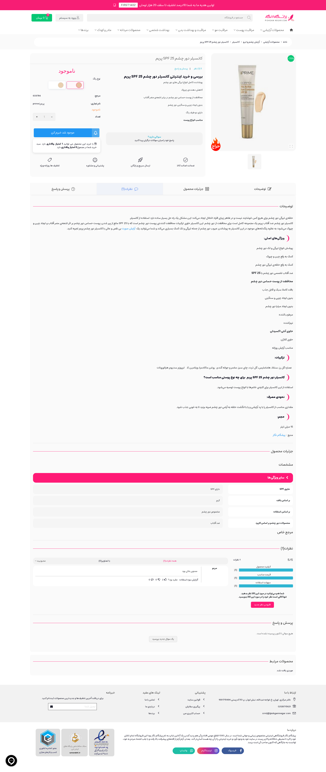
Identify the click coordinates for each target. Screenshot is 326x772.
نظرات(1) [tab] (126, 189)
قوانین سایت (194, 700)
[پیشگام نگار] (275, 18)
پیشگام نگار (279, 435)
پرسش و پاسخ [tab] (60, 189)
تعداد (97, 117)
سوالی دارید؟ (154, 137)
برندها (84, 30)
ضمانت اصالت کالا (186, 166)
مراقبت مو (221, 30)
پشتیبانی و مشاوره (95, 166)
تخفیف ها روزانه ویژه (50, 166)
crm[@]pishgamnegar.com (276, 713)
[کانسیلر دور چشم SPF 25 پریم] (291, 146)
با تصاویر (104, 561)
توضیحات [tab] (260, 189)
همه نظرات (170, 561)
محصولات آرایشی (273, 30)
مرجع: (97, 96)
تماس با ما (150, 700)
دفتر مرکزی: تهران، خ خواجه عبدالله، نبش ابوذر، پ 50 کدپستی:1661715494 (255, 700)
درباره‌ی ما (150, 707)
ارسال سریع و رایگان (140, 166)
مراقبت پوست (245, 30)
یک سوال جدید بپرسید (163, 639)
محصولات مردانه (130, 30)
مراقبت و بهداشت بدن (192, 30)
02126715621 (284, 707)
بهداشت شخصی (159, 30)
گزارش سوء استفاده (188, 580)
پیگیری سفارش (192, 707)
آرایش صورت (128, 228)
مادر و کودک (104, 30)
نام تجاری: (95, 104)
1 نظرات (237, 560)
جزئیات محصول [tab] (193, 189)
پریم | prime (39, 104)
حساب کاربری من (191, 713)
